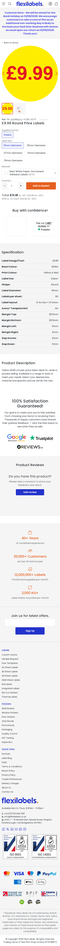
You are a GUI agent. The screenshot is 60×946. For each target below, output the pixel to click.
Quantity (6, 180)
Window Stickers (10, 712)
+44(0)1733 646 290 (13, 813)
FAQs (4, 762)
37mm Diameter (13, 153)
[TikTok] (20, 829)
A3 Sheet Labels (10, 675)
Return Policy (8, 770)
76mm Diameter (13, 160)
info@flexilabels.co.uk (14, 816)
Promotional (8, 725)
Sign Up (30, 631)
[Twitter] (7, 829)
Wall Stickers (8, 708)
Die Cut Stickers (10, 692)
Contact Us (7, 791)
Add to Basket (41, 185)
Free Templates (10, 663)
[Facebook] (3, 829)
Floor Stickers (8, 716)
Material (6, 166)
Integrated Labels (10, 688)
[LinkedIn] (12, 829)
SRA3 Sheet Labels (11, 680)
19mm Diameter (13, 145)
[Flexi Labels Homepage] (30, 4)
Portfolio (6, 753)
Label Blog (7, 758)
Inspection (7, 742)
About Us (6, 787)
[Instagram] (24, 829)
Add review (30, 492)
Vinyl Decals (8, 721)
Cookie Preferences (12, 779)
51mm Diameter (37, 153)
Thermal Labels (9, 696)
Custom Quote (9, 654)
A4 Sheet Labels (10, 667)
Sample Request (10, 658)
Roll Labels (7, 684)
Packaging (7, 729)
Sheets (8, 134)
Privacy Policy (8, 774)
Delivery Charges (10, 783)
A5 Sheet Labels (10, 671)
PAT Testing (8, 737)
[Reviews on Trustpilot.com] (41, 438)
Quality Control (9, 733)
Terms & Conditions (12, 766)
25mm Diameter (36, 145)
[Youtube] (16, 829)
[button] (4, 4)
